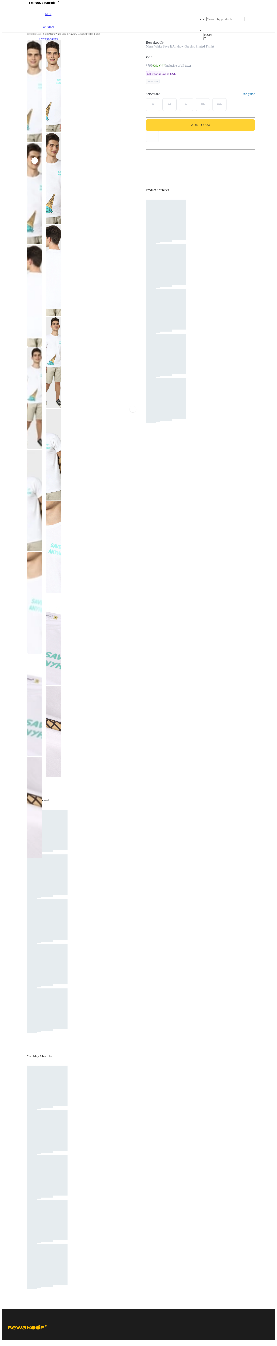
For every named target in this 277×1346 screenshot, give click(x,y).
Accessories (48, 39)
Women (48, 26)
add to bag (201, 125)
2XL (219, 104)
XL (203, 104)
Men (48, 14)
